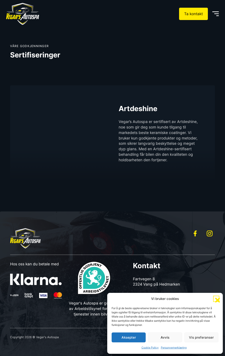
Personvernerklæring (174, 347)
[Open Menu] (215, 14)
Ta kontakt (193, 13)
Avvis (165, 337)
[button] (216, 299)
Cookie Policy (150, 347)
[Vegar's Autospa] (22, 14)
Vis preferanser (201, 337)
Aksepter (129, 337)
